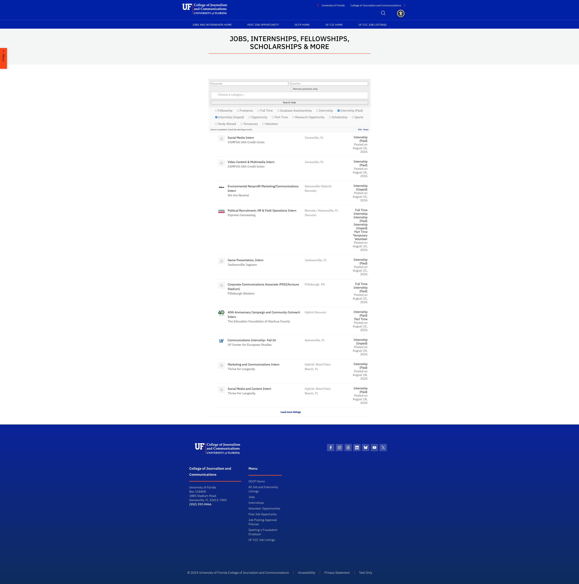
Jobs (251, 497)
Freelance (246, 110)
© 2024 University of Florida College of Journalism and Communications (238, 572)
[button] (401, 13)
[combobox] (289, 95)
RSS (360, 129)
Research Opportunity (309, 117)
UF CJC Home (334, 24)
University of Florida (333, 5)
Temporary (250, 124)
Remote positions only (305, 88)
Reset (366, 129)
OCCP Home (302, 24)
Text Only (365, 572)
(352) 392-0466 (200, 504)
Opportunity (259, 117)
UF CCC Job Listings (373, 24)
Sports (358, 117)
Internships (256, 503)
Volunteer (271, 124)
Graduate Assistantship (295, 110)
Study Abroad (226, 124)
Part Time (281, 117)
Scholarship (339, 117)
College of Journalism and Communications (375, 5)
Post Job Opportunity (263, 24)
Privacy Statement (337, 572)
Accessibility (306, 572)
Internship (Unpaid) (230, 117)
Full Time (266, 110)
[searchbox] (293, 94)
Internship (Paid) (351, 110)
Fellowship (224, 110)
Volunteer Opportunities (264, 508)
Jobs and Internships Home (212, 24)
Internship (325, 110)
